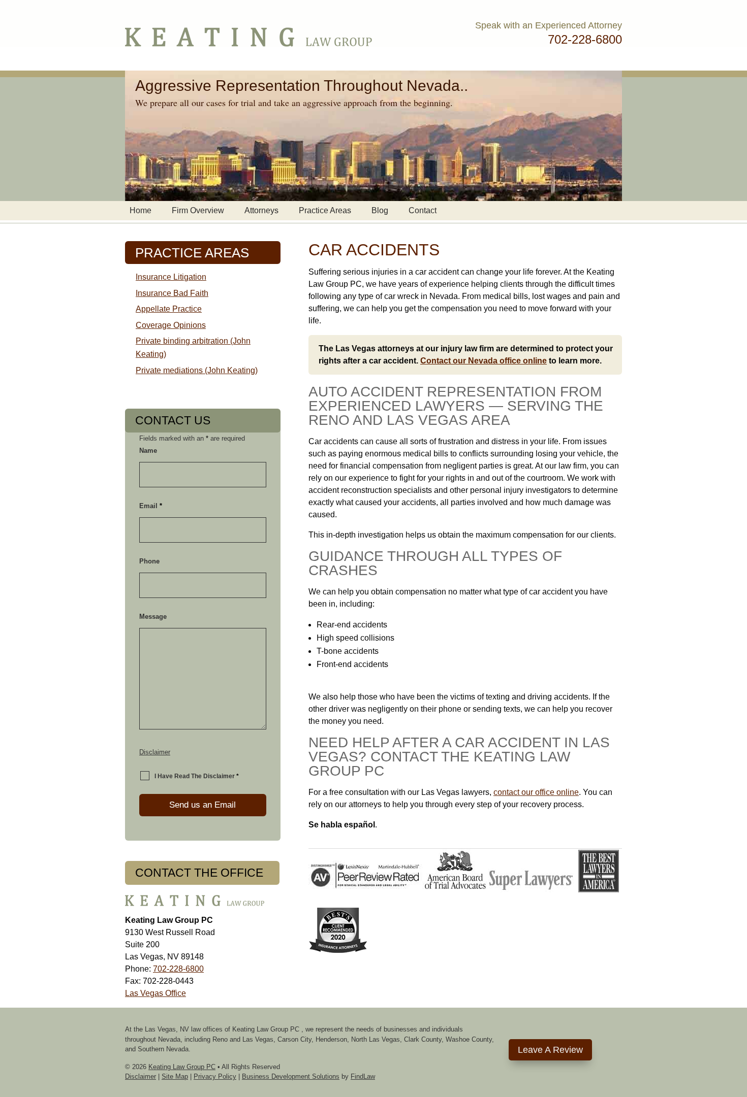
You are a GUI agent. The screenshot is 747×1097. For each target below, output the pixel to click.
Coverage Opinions (171, 325)
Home (140, 210)
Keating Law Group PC (181, 1067)
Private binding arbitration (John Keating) (193, 347)
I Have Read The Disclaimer (196, 776)
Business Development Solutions (290, 1076)
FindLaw (363, 1076)
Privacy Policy (215, 1076)
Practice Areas (325, 210)
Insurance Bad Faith (172, 293)
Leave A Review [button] (550, 1050)
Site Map (175, 1076)
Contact (423, 210)
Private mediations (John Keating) (197, 370)
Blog (379, 210)
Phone (149, 561)
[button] (737, 1023)
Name (148, 450)
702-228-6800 (585, 39)
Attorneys (261, 210)
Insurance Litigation (171, 277)
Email (150, 506)
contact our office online (536, 792)
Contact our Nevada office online (483, 360)
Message (153, 616)
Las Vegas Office (155, 993)
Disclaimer (154, 752)
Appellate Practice (169, 309)
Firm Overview (198, 210)
